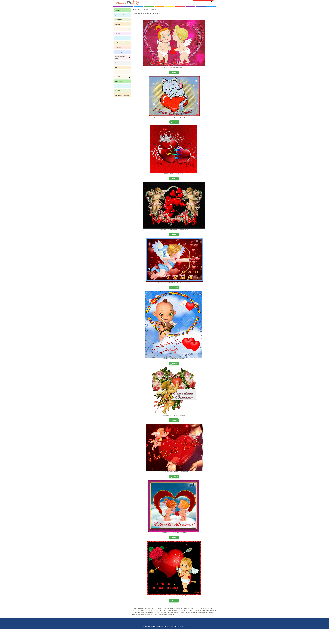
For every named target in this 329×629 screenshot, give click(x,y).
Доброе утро (117, 10)
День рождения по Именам (120, 15)
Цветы (116, 62)
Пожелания (117, 24)
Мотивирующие (118, 81)
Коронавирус (117, 90)
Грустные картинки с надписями (122, 95)
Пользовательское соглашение (10, 621)
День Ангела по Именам (120, 42)
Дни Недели (117, 33)
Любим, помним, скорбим (120, 86)
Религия (116, 67)
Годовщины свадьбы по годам (121, 52)
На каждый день (118, 19)
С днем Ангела (118, 47)
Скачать (174, 72)
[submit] (211, 2)
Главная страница (137, 9)
